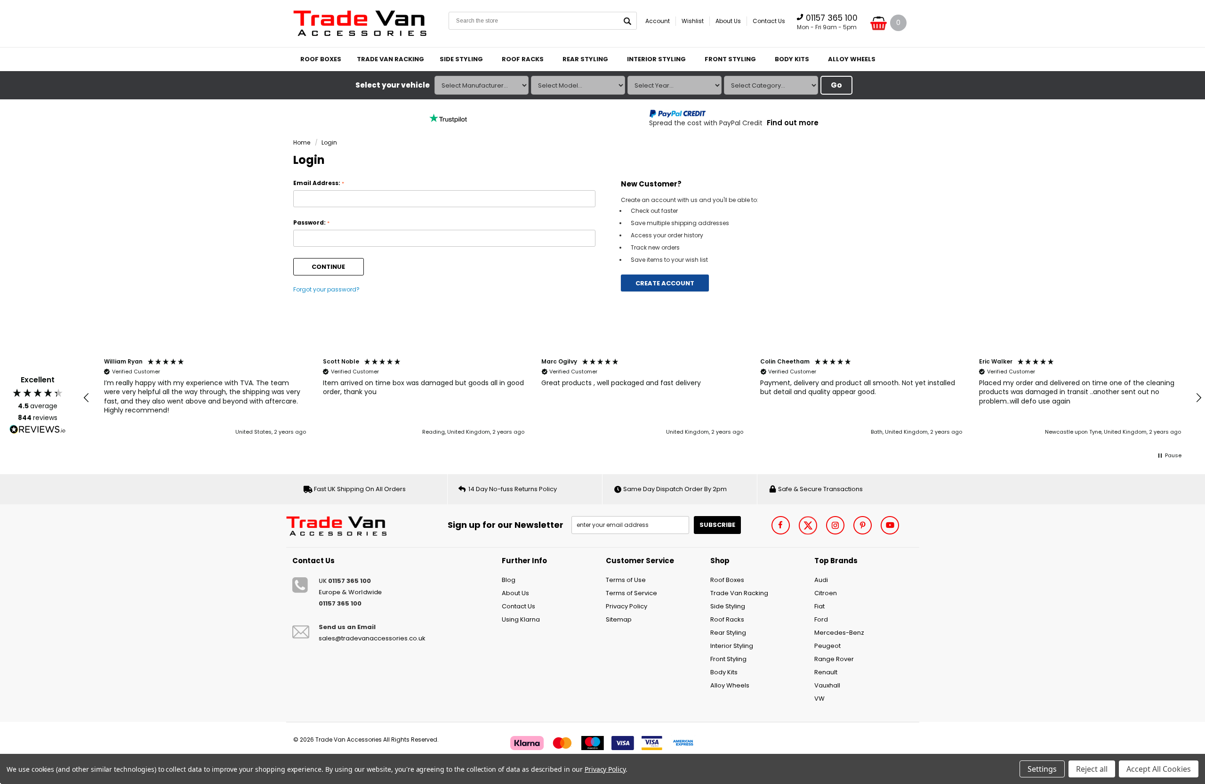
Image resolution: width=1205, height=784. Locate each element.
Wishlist (693, 21)
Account (657, 21)
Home (301, 142)
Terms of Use (626, 579)
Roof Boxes (320, 59)
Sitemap (619, 619)
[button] (86, 398)
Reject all (1092, 769)
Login (329, 142)
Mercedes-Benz (839, 632)
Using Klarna (521, 619)
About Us (728, 21)
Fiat (819, 606)
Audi (821, 579)
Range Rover (834, 659)
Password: (311, 222)
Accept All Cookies (1158, 769)
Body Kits (792, 59)
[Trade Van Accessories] (339, 525)
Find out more (793, 123)
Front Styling (730, 59)
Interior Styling (656, 59)
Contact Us (769, 21)
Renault (825, 672)
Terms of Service (631, 593)
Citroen (825, 593)
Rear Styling (585, 59)
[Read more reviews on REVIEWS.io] (37, 429)
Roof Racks (523, 59)
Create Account (664, 283)
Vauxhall (827, 685)
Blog (508, 579)
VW (819, 698)
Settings (1042, 769)
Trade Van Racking (390, 59)
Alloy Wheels (852, 59)
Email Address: (318, 183)
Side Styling (461, 59)
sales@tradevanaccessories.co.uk (372, 638)
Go (836, 85)
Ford (821, 619)
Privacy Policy (626, 606)
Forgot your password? (326, 289)
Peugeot (827, 645)
